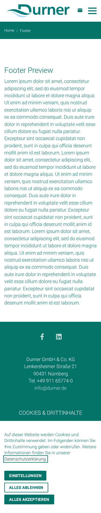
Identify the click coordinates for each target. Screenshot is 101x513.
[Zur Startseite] (38, 11)
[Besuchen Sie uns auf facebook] (42, 337)
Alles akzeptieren (29, 499)
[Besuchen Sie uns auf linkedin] (59, 337)
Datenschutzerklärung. (25, 459)
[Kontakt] (80, 10)
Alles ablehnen (26, 487)
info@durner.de (50, 388)
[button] (92, 11)
